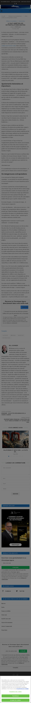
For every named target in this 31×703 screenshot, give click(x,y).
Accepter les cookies (15, 700)
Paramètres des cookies (15, 691)
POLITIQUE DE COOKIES (23, 688)
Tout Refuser (15, 696)
